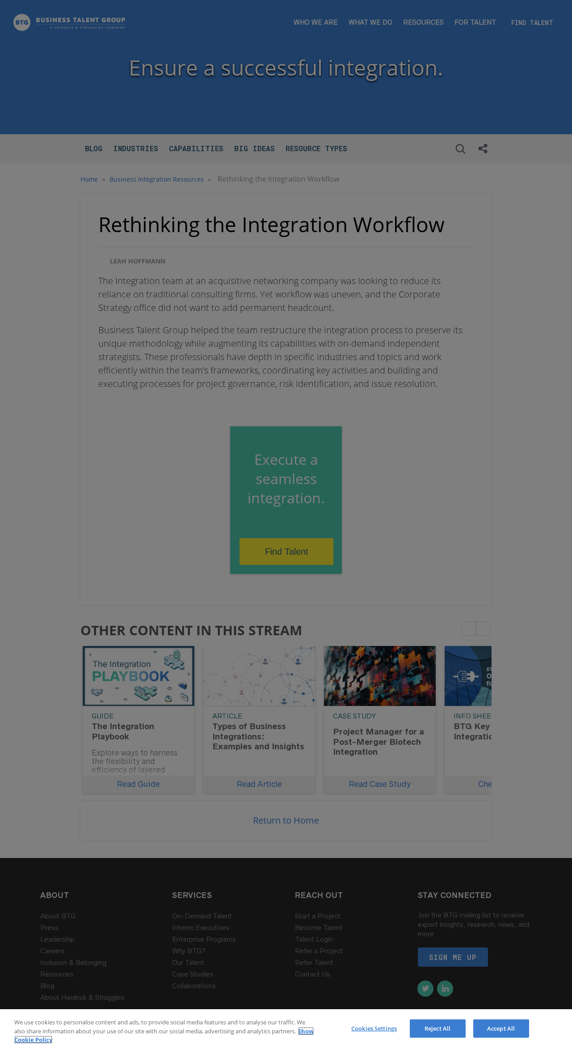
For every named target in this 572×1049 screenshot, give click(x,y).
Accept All (501, 1028)
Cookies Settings (374, 1028)
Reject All (437, 1028)
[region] (286, 1029)
